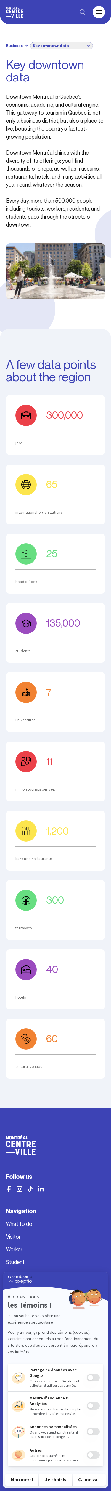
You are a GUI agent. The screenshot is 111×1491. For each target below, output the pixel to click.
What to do (19, 1224)
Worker (14, 1249)
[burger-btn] (99, 12)
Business (14, 46)
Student (15, 1262)
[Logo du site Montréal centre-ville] (14, 12)
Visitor (13, 1237)
